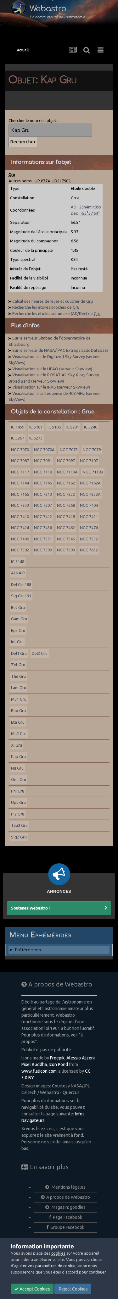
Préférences (28, 950)
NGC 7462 (66, 527)
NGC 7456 (43, 527)
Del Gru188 (21, 584)
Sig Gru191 (21, 596)
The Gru (18, 676)
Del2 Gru (40, 653)
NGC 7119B (93, 472)
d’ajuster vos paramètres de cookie (43, 1265)
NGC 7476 (89, 527)
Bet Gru (18, 607)
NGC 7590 (43, 550)
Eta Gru (18, 722)
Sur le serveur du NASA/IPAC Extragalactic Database (60, 350)
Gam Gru (19, 618)
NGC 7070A (44, 449)
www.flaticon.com (39, 1071)
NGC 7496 (20, 539)
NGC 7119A (67, 472)
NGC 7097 (66, 460)
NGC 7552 (89, 539)
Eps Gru (18, 630)
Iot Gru (17, 641)
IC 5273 (35, 438)
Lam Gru (18, 687)
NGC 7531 (43, 539)
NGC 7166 (20, 494)
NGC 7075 (69, 449)
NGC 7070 (20, 449)
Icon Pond (58, 1064)
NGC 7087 (20, 460)
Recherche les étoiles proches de (45, 307)
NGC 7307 (43, 505)
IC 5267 (17, 438)
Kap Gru (18, 756)
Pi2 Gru (17, 814)
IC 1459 (17, 427)
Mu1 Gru (18, 699)
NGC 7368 (66, 505)
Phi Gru (17, 791)
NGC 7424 (20, 527)
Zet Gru (18, 664)
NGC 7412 (43, 516)
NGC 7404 (89, 505)
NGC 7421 (89, 516)
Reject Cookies (73, 1288)
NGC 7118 (43, 472)
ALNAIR (18, 573)
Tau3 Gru (19, 825)
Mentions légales (68, 1187)
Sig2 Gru (19, 837)
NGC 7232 (66, 494)
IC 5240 (90, 427)
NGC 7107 (89, 460)
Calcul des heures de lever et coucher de (52, 301)
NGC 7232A (90, 494)
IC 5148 (17, 561)
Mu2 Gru (18, 733)
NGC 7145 (43, 483)
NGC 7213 (43, 494)
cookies (58, 1253)
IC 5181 (35, 427)
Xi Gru (16, 745)
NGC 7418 (66, 516)
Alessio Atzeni (80, 1057)
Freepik (57, 1057)
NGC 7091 (43, 460)
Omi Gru (18, 779)
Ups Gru (18, 802)
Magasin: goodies (68, 1207)
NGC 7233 (20, 505)
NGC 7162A (90, 483)
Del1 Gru (19, 653)
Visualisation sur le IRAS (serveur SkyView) (51, 387)
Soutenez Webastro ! (30, 908)
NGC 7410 (20, 516)
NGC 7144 (20, 483)
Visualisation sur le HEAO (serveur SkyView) (52, 369)
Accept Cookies (34, 1288)
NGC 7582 (20, 550)
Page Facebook (67, 1217)
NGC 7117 (20, 472)
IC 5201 (72, 427)
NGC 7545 (66, 539)
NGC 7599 (66, 550)
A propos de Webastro (68, 1197)
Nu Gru (17, 768)
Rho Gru (18, 710)
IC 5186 (54, 427)
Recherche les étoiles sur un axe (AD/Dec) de (56, 313)
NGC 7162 (66, 483)
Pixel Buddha (34, 1064)
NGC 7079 (92, 449)
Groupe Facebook (67, 1227)
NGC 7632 (89, 550)
